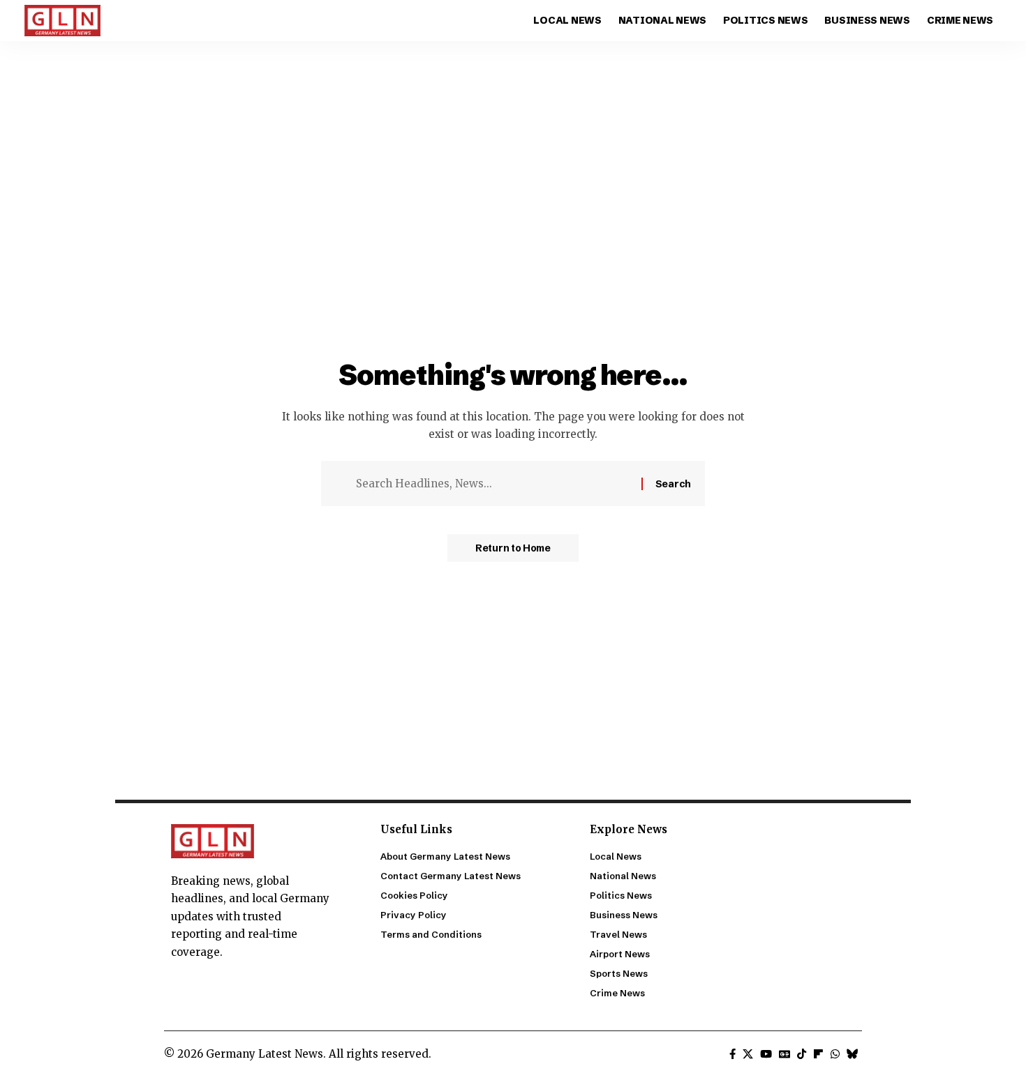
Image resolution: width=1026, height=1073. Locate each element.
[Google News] (784, 1054)
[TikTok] (802, 1054)
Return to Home (513, 548)
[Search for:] (493, 484)
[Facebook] (732, 1054)
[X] (748, 1054)
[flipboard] (818, 1054)
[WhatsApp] (835, 1054)
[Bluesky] (852, 1054)
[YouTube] (766, 1054)
